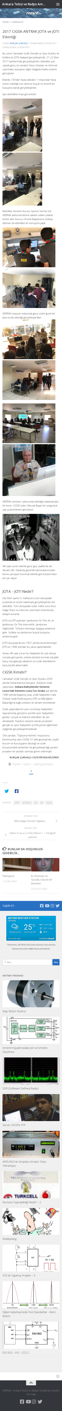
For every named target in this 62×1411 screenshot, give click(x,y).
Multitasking (9, 1239)
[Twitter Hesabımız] (58, 906)
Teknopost (8, 876)
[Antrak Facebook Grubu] (42, 906)
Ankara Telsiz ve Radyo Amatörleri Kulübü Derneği (24, 4)
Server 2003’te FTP (13, 1125)
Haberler (17, 22)
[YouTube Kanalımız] (47, 906)
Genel (6, 22)
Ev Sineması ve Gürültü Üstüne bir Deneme (41, 879)
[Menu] (58, 4)
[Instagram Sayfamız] (52, 906)
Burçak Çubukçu (19, 43)
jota (35, 802)
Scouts (49, 802)
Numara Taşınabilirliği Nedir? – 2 (21, 1202)
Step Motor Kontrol (14, 1011)
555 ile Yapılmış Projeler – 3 (18, 1275)
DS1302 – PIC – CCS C (15, 1353)
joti (42, 802)
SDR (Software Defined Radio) (20, 1088)
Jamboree (26, 802)
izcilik (17, 802)
